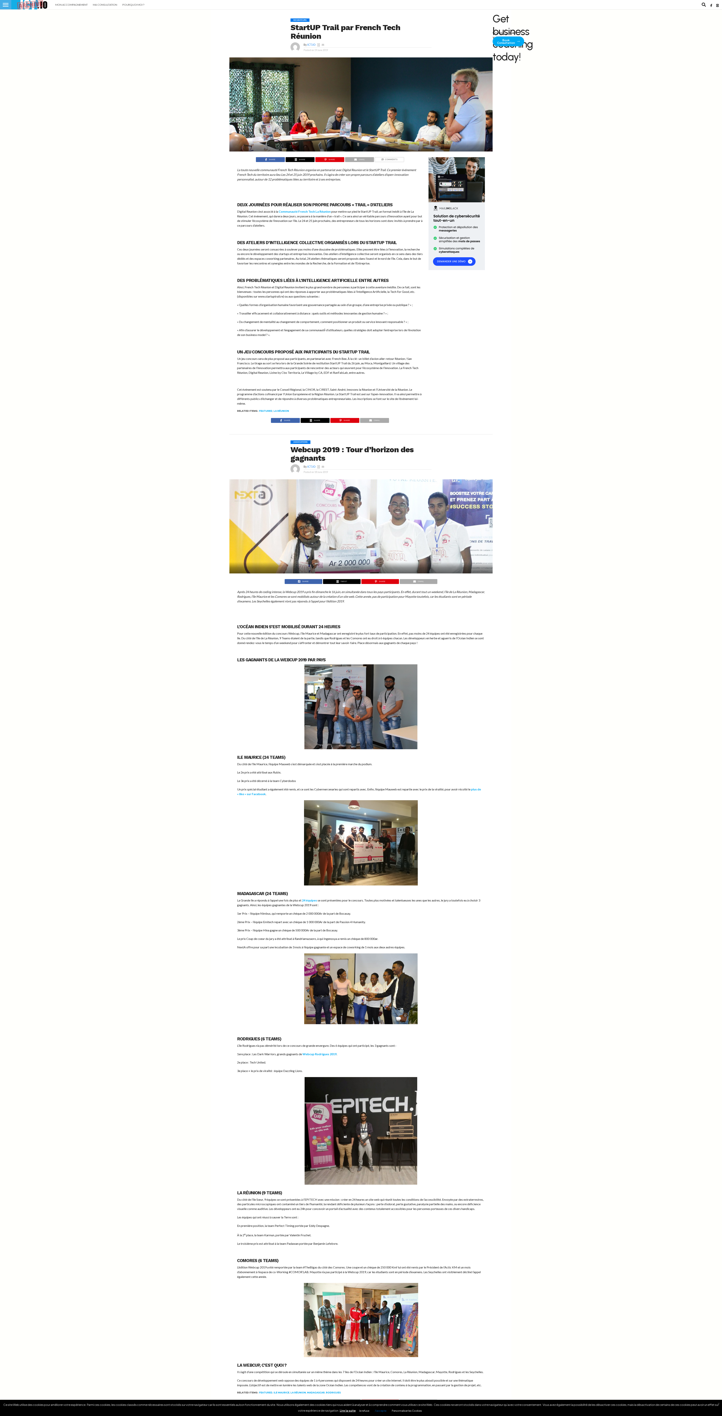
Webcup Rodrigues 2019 (320, 1054)
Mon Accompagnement (71, 4)
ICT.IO (311, 44)
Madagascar (316, 1392)
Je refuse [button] (364, 1410)
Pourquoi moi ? (133, 4)
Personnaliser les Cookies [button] (407, 1410)
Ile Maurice (281, 1392)
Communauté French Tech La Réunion (305, 211)
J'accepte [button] (380, 1410)
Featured (265, 411)
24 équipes (309, 900)
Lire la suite (348, 1410)
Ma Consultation (105, 4)
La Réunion (281, 411)
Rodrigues (333, 1392)
